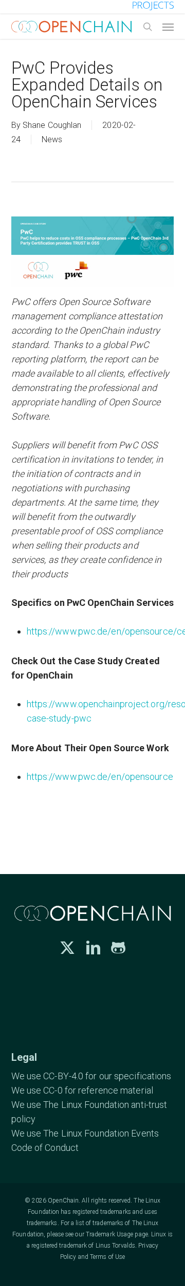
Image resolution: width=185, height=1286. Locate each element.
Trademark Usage (110, 1234)
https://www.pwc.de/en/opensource (100, 776)
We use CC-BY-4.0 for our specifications (91, 1076)
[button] (168, 26)
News (52, 139)
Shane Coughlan (52, 125)
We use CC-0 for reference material (82, 1090)
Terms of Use (107, 1256)
